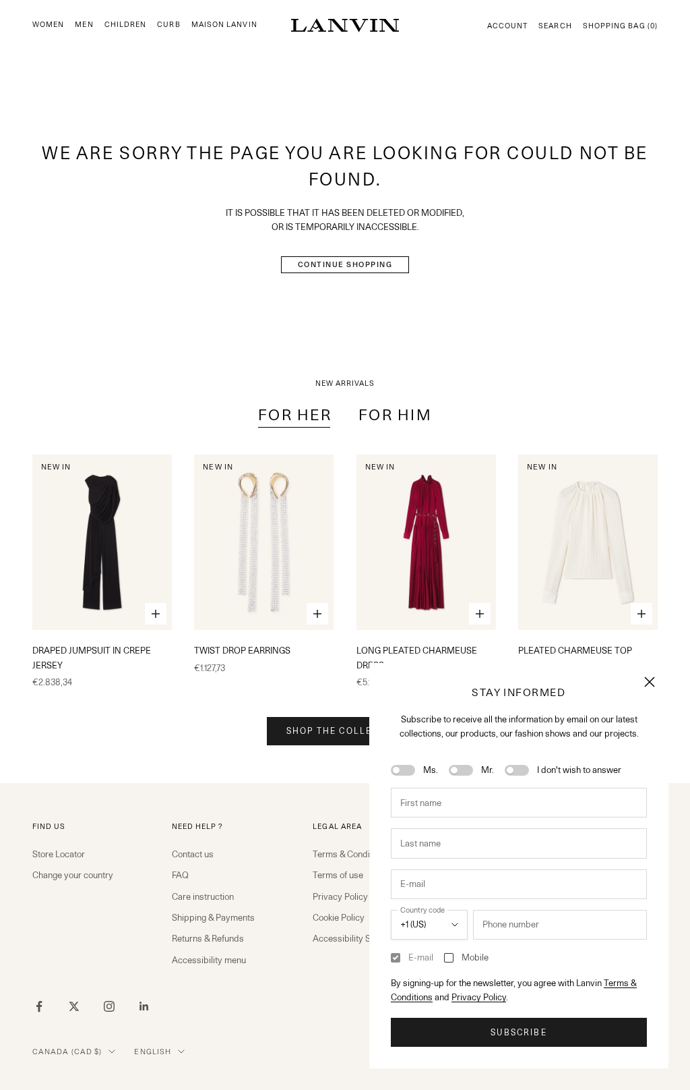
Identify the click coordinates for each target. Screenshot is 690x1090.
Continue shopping (345, 264)
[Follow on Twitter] (74, 1006)
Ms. (430, 769)
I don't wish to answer (579, 769)
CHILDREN (125, 24)
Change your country (72, 874)
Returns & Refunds (208, 938)
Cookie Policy (339, 917)
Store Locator (58, 854)
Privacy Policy (478, 997)
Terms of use (338, 874)
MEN (84, 24)
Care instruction (203, 896)
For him (395, 414)
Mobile (475, 957)
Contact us (193, 854)
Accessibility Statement (359, 938)
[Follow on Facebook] (39, 1006)
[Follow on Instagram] (109, 1006)
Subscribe (518, 1032)
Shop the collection (345, 731)
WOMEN (48, 24)
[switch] (403, 770)
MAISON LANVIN (224, 24)
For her (295, 414)
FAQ (180, 874)
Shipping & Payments (213, 917)
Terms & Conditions (351, 854)
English (152, 1051)
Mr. (487, 769)
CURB (168, 24)
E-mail (420, 957)
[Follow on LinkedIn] (144, 1006)
